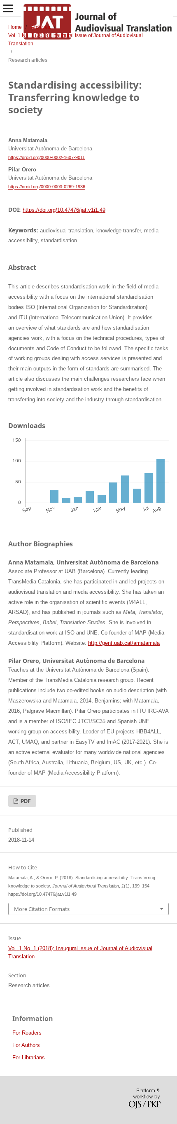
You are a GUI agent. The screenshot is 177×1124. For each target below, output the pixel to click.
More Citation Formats (42, 909)
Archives (40, 27)
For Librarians (28, 1057)
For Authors (26, 1045)
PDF (25, 801)
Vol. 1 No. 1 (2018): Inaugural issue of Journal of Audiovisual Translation (75, 40)
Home (15, 27)
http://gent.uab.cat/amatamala (124, 643)
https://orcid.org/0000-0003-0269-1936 (46, 187)
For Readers (27, 1033)
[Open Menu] (8, 8)
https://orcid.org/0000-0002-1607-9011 (46, 157)
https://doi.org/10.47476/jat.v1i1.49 (64, 210)
